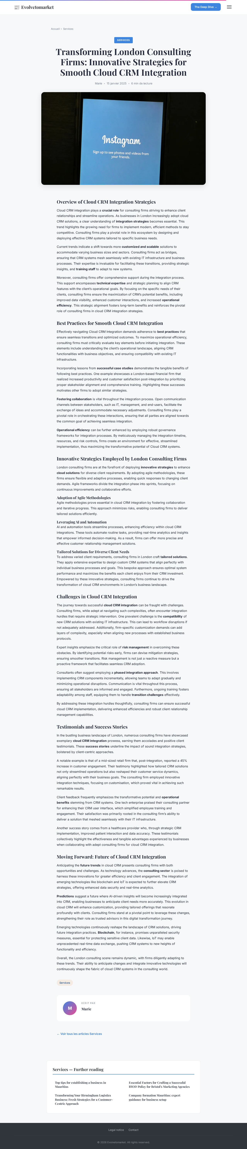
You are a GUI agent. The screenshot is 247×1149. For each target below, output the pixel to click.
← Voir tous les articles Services (79, 1034)
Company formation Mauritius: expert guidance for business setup (154, 1097)
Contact (134, 1129)
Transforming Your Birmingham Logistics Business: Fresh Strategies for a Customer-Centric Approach (84, 1099)
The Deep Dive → (206, 6)
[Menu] (229, 7)
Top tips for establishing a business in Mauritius (80, 1085)
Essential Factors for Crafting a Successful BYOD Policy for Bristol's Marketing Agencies (159, 1085)
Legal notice (116, 1129)
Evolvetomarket (34, 7)
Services (68, 28)
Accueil (55, 28)
